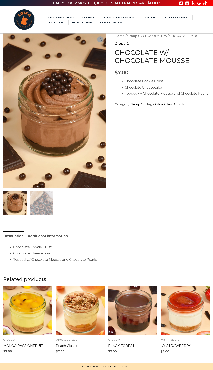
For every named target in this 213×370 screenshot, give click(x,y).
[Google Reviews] (199, 3)
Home (120, 36)
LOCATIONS (55, 22)
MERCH (150, 17)
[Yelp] (193, 3)
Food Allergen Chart (120, 17)
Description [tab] (13, 236)
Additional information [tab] (48, 236)
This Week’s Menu (61, 17)
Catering (89, 17)
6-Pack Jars (164, 104)
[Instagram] (187, 3)
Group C (133, 36)
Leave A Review (111, 22)
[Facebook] (181, 3)
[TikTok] (205, 3)
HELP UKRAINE (82, 22)
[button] (100, 39)
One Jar (180, 104)
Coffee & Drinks (175, 17)
